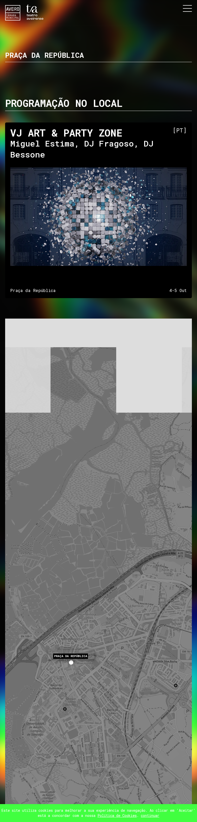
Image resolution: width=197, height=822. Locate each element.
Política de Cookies (117, 815)
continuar (150, 815)
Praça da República (70, 656)
